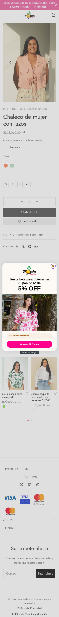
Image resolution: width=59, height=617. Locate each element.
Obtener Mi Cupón (29, 344)
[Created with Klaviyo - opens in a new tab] (29, 352)
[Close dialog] (53, 266)
